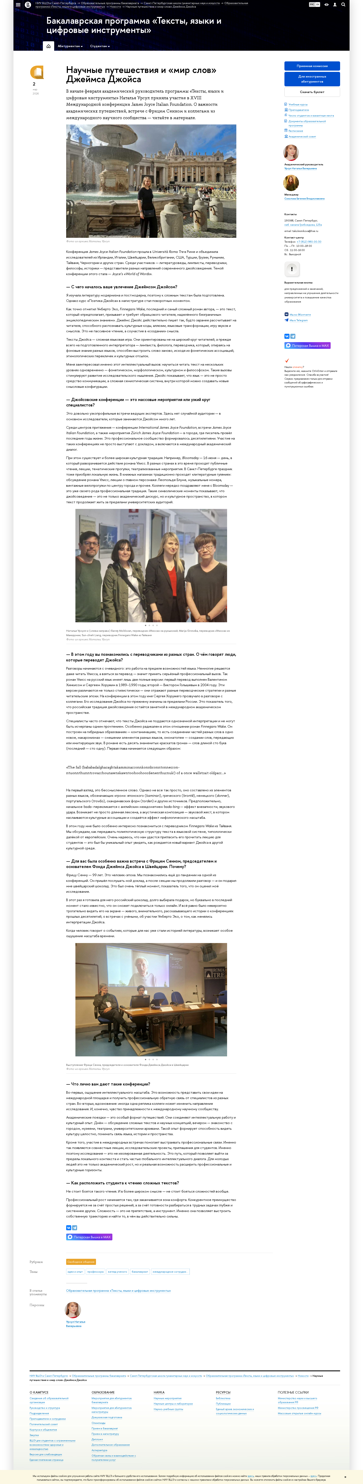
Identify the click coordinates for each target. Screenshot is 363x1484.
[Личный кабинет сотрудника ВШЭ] (335, 4)
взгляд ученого (117, 1271)
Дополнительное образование (111, 1444)
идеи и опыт (75, 1271)
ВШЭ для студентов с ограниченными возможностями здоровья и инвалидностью (52, 1445)
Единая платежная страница (46, 1460)
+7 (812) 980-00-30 (309, 241)
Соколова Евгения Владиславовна (304, 198)
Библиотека (223, 1398)
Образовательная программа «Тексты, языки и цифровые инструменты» (118, 1290)
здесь (251, 1476)
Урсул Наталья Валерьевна (300, 168)
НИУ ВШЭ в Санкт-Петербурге (49, 1376)
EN (317, 4)
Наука (159, 1392)
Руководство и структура (45, 1408)
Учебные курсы (298, 104)
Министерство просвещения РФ (298, 1408)
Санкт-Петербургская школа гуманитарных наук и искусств (166, 1376)
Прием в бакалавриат (105, 1428)
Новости (303, 1376)
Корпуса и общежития (43, 1429)
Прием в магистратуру (105, 1434)
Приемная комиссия (312, 66)
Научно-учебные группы (168, 1409)
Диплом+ (97, 1439)
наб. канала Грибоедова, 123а (303, 224)
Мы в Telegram (299, 320)
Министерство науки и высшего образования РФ (297, 1400)
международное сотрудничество (171, 1271)
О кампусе (39, 1392)
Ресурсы (223, 1392)
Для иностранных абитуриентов (312, 79)
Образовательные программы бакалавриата (99, 1376)
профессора (95, 1271)
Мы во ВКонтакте (300, 314)
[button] (70, 565)
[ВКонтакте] (286, 336)
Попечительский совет (44, 1424)
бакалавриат (140, 1271)
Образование (103, 1392)
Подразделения (39, 1413)
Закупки (34, 1435)
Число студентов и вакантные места (311, 115)
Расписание (296, 131)
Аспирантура (99, 1450)
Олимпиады (98, 1423)
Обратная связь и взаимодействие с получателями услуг (114, 1458)
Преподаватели (299, 110)
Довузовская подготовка (107, 1417)
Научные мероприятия (168, 1398)
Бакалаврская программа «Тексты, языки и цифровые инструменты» (133, 25)
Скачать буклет (312, 92)
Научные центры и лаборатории (173, 1403)
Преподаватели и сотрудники (48, 1419)
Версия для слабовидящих (46, 1454)
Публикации (223, 1403)
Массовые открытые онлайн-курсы (299, 1413)
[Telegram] (292, 336)
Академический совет (302, 136)
